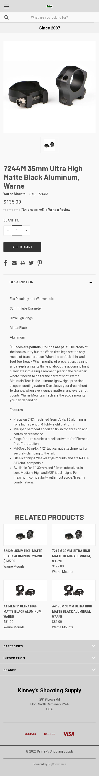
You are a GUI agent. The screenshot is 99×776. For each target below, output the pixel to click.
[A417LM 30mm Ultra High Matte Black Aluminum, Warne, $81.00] (74, 591)
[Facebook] (5, 263)
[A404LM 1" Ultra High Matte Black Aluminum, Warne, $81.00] (25, 591)
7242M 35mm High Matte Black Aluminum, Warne (23, 553)
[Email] (14, 263)
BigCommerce (57, 764)
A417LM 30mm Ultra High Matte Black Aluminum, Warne (72, 611)
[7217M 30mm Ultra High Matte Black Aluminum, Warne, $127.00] (74, 535)
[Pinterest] (40, 263)
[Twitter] (31, 263)
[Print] (22, 263)
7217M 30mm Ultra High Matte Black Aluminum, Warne (71, 556)
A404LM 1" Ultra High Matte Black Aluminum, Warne (22, 611)
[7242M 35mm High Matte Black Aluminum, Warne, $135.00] (25, 535)
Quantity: (11, 220)
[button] (57, 210)
